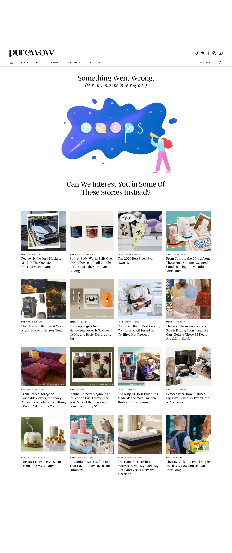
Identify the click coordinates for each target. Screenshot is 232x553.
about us (94, 63)
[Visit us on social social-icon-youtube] (221, 53)
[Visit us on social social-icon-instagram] (214, 53)
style (24, 63)
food (39, 63)
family (55, 63)
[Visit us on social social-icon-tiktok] (197, 53)
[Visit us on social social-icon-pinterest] (202, 53)
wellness (74, 63)
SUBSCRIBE (204, 62)
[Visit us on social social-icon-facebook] (208, 53)
